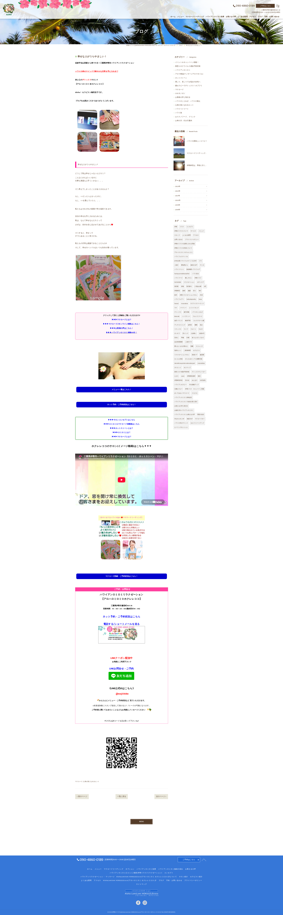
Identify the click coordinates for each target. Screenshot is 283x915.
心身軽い (193, 333)
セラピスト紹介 (196, 877)
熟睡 (192, 346)
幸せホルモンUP (179, 419)
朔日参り (189, 286)
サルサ (201, 329)
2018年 (177, 209)
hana (200, 299)
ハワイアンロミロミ (182, 70)
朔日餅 (176, 286)
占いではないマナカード (181, 393)
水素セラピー (178, 389)
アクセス (196, 235)
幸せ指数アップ (194, 384)
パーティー (183, 308)
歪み (201, 325)
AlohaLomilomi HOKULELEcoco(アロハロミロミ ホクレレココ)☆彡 (130, 880)
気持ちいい (177, 350)
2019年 (177, 205)
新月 (175, 295)
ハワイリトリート (182, 109)
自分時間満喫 (178, 342)
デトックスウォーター (198, 372)
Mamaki (176, 316)
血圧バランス (178, 320)
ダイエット (177, 367)
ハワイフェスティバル (181, 256)
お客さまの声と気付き (181, 406)
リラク (182, 227)
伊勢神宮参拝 (191, 376)
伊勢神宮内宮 (178, 380)
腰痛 (196, 325)
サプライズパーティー (197, 303)
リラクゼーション (189, 282)
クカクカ (194, 393)
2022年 (177, 191)
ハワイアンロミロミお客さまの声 (184, 414)
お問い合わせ (178, 239)
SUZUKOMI (177, 282)
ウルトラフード (197, 316)
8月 (205, 286)
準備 (182, 337)
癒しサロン (188, 278)
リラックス (177, 329)
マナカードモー (200, 419)
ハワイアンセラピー (180, 384)
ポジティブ (187, 367)
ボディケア (200, 282)
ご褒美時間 (187, 350)
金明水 (190, 325)
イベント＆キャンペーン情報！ (187, 62)
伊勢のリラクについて (181, 231)
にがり (176, 376)
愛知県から (184, 265)
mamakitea (201, 363)
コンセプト (189, 227)
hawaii (176, 303)
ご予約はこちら (265, 6)
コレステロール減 (198, 320)
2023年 (177, 186)
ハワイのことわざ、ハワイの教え (187, 101)
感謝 (189, 291)
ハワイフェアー (179, 299)
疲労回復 (186, 312)
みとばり (194, 380)
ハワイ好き (195, 274)
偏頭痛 (202, 355)
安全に (176, 337)
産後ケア (194, 355)
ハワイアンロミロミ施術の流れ (170, 869)
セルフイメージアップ (197, 423)
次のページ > (161, 796)
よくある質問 (187, 235)
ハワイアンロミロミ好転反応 (183, 397)
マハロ (202, 265)
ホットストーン (181, 78)
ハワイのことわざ (197, 312)
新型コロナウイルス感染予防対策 (187, 66)
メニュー (201, 231)
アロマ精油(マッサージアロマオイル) (189, 74)
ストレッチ (199, 346)
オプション (130, 869)
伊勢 (175, 227)
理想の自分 (200, 414)
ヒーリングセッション (181, 427)
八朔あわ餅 (198, 286)
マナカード (78, 781)
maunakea (184, 303)
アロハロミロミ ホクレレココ (183, 252)
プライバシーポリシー (192, 239)
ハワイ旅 (178, 112)
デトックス (177, 312)
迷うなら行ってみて (198, 337)
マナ (175, 308)
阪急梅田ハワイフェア (193, 269)
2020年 (178, 200)
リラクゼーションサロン (181, 355)
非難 (187, 337)
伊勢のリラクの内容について (183, 248)
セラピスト (196, 350)
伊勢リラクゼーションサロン (188, 295)
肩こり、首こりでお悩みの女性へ (187, 82)
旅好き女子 (194, 265)
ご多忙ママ (188, 342)
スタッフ (177, 235)
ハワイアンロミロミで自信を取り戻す (185, 402)
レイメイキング (194, 308)
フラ (200, 261)
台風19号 (201, 333)
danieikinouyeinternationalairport (184, 363)
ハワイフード (178, 278)
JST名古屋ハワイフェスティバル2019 (185, 261)
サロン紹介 (183, 877)
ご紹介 (176, 265)
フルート (193, 329)
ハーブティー (186, 316)
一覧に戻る (121, 796)
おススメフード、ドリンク (185, 116)
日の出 (187, 380)
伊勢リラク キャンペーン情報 (194, 389)
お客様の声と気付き (182, 97)
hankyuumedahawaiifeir (181, 274)
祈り (194, 291)
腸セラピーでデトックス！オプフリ (188, 85)
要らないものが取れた (181, 346)
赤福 (182, 286)
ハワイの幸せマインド (181, 423)
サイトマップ (141, 884)
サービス (193, 231)
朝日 (199, 376)
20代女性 (203, 380)
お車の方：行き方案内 (183, 120)
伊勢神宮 (177, 291)
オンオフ (177, 333)
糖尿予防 (188, 320)
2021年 (177, 195)
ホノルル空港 (178, 359)
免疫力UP (189, 419)
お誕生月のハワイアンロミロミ (183, 410)
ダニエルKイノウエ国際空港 (193, 359)
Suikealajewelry (191, 299)
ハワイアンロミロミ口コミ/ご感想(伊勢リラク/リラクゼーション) (136, 873)
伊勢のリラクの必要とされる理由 (184, 244)
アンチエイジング (179, 325)
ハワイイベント (179, 269)
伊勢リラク (198, 278)
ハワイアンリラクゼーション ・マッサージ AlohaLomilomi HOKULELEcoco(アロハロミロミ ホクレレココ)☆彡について (128, 877)
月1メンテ (185, 333)
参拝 (184, 291)
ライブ (186, 329)
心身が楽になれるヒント (91, 781)
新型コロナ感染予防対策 (181, 372)
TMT (200, 291)
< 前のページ (82, 796)
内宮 (201, 295)
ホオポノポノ (180, 93)
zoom (183, 376)
